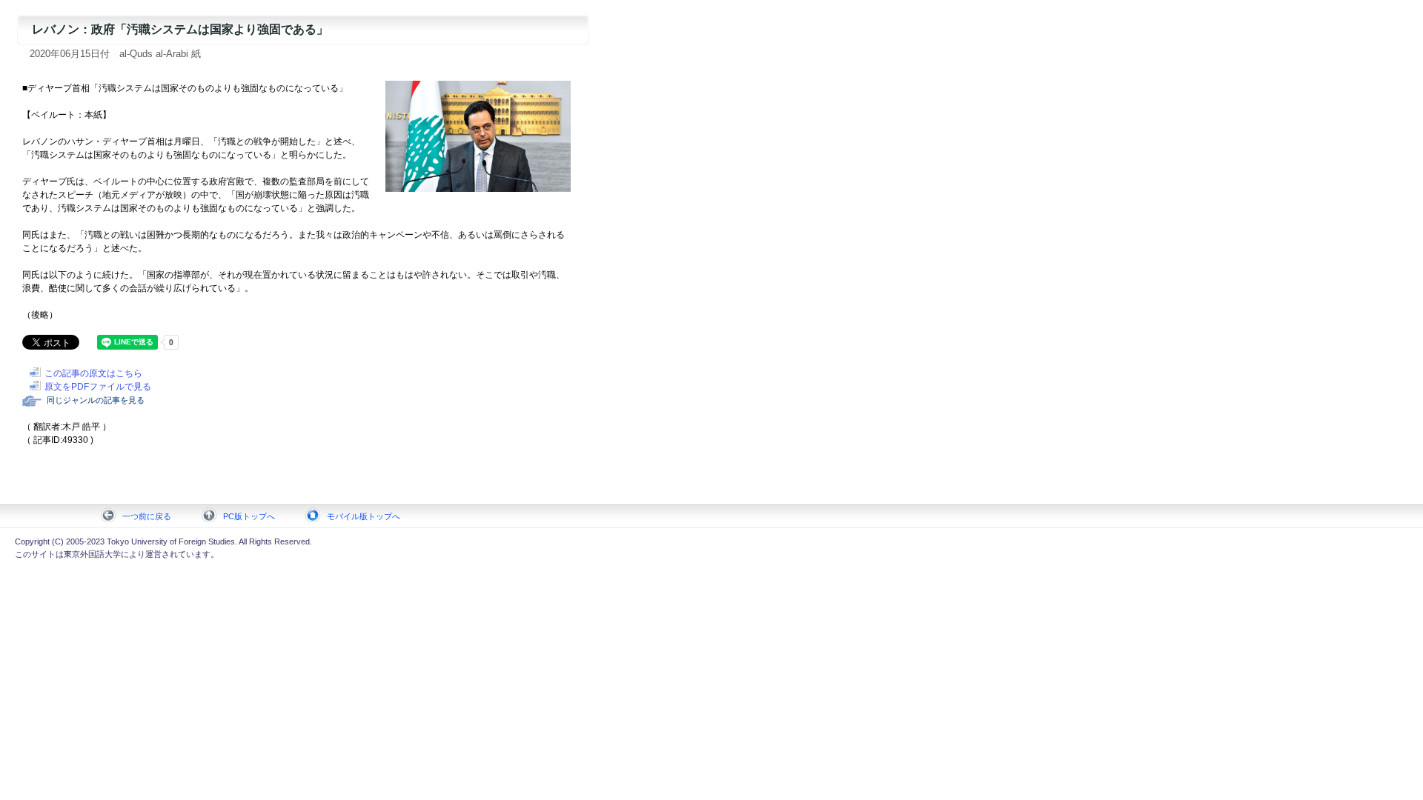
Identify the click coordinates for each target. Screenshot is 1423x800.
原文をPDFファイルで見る (97, 386)
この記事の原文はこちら (93, 373)
